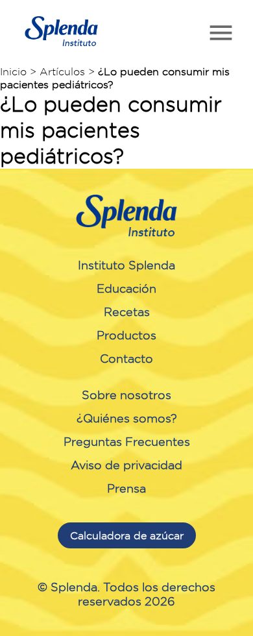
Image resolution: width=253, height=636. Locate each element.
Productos (126, 335)
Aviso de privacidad (126, 465)
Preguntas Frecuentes (127, 441)
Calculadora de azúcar (127, 535)
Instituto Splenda (126, 265)
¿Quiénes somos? (127, 418)
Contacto (126, 358)
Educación (126, 288)
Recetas (127, 311)
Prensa (126, 488)
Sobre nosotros (126, 394)
